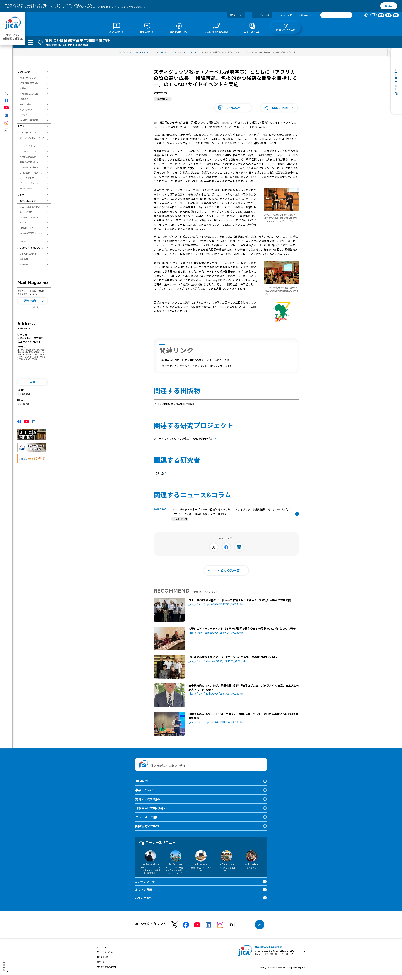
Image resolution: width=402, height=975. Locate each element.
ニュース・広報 (146, 817)
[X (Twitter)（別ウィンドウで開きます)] (6, 93)
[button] (32, 301)
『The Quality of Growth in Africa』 (174, 404)
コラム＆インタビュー (30, 217)
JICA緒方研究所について (30, 247)
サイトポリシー (103, 946)
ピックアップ (26, 109)
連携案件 (24, 114)
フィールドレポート (29, 177)
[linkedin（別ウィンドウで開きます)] (6, 115)
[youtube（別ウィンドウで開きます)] (6, 107)
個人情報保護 (102, 957)
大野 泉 (159, 473)
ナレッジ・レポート (29, 167)
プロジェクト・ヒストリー (32, 172)
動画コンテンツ (27, 227)
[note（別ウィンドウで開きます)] (6, 130)
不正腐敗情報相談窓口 (106, 967)
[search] (336, 15)
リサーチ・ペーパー (29, 132)
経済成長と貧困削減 (29, 83)
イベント (24, 222)
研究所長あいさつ (28, 253)
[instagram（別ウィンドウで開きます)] (6, 123)
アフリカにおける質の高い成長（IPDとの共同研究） (183, 438)
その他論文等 (26, 188)
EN (381, 15)
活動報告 (24, 259)
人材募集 (24, 264)
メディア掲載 (26, 211)
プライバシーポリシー (64, 7)
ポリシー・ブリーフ (29, 183)
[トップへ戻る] (259, 924)
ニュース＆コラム (26, 200)
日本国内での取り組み (151, 808)
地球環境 (24, 98)
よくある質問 (285, 15)
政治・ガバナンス (28, 77)
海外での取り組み (147, 799)
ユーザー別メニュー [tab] (161, 842)
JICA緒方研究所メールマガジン (32, 235)
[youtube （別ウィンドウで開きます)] (197, 924)
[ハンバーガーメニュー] (30, 42)
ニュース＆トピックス (30, 206)
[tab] (366, 15)
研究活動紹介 (24, 71)
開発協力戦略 (26, 104)
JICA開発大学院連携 (29, 120)
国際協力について (147, 826)
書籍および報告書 (28, 156)
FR (388, 15)
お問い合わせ (304, 15)
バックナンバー (39, 307)
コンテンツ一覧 (262, 15)
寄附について (236, 15)
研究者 (20, 194)
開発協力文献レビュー (30, 162)
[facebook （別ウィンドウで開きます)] (186, 925)
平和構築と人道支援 (29, 93)
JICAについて (145, 781)
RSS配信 (24, 241)
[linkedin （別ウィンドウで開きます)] (209, 925)
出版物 (20, 126)
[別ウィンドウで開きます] (214, 547)
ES (395, 15)
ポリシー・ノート (28, 151)
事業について (144, 790)
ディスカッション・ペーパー (32, 139)
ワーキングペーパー (29, 146)
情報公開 (100, 962)
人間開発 (24, 88)
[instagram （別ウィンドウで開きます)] (220, 925)
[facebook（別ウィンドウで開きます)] (6, 100)
